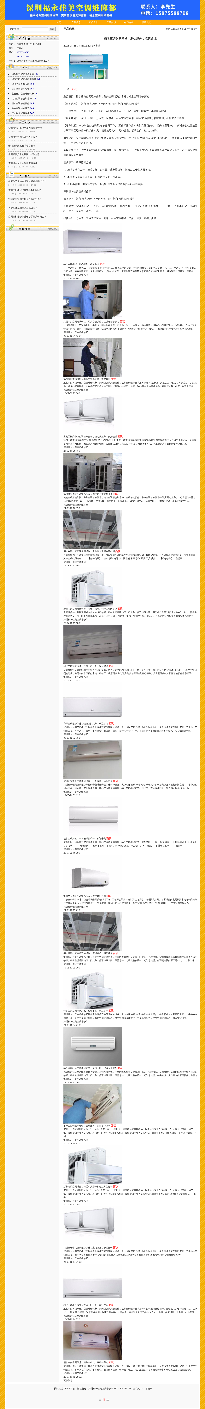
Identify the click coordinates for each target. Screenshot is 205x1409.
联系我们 (146, 22)
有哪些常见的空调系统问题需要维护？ (27, 181)
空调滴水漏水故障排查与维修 (22, 163)
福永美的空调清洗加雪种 (24, 78)
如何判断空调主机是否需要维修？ (25, 198)
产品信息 (76, 22)
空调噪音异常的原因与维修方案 (24, 154)
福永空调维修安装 (20, 83)
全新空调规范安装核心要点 (21, 145)
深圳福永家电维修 (20, 113)
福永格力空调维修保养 (23, 74)
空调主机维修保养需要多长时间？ (25, 190)
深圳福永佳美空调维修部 (75, 274)
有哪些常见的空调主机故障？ (22, 207)
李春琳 (149, 1388)
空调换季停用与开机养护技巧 (22, 136)
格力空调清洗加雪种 (22, 98)
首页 (58, 22)
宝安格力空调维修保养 (23, 93)
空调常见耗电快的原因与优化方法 (25, 127)
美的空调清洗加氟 (20, 88)
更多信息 (67, 1380)
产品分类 (93, 22)
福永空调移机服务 (20, 103)
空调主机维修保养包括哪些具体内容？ (27, 216)
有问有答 (129, 22)
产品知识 (111, 22)
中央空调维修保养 (20, 108)
